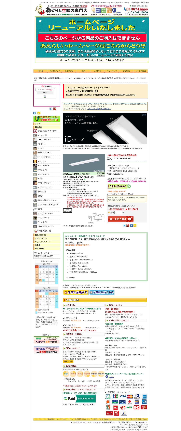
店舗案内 (126, 71)
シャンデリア (42, 135)
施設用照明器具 (54, 78)
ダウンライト (42, 170)
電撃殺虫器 (41, 192)
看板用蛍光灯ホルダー (45, 226)
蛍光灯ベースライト (45, 187)
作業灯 (40, 196)
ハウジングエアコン (42, 242)
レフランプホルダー (45, 213)
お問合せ (97, 71)
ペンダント (41, 144)
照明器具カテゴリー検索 (46, 131)
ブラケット (41, 161)
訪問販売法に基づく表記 (43, 256)
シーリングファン (44, 157)
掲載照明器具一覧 (44, 231)
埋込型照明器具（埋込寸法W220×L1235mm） (118, 78)
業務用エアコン (41, 235)
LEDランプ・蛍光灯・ (91, 419)
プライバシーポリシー (42, 253)
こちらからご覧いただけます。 (99, 109)
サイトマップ (112, 71)
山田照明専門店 (125, 422)
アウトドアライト (44, 183)
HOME (40, 71)
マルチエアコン (41, 238)
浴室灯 (40, 179)
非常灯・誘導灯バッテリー (47, 200)
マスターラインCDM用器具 (47, 205)
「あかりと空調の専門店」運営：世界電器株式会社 (128, 419)
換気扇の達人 (141, 422)
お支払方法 (69, 71)
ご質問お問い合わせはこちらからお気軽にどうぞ (129, 427)
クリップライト (43, 218)
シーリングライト (44, 140)
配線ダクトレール (44, 153)
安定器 (40, 209)
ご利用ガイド (55, 71)
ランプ (37, 124)
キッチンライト (43, 174)
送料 (83, 71)
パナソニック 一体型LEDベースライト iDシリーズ (81, 78)
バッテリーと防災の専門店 (103, 422)
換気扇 (37, 245)
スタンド (40, 148)
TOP (35, 78)
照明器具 (42, 78)
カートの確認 (140, 71)
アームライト (42, 222)
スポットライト (43, 166)
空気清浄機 (39, 248)
